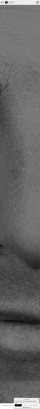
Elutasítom (25, 405)
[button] (38, 399)
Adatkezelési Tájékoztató (26, 407)
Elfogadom (18, 405)
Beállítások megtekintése (34, 405)
